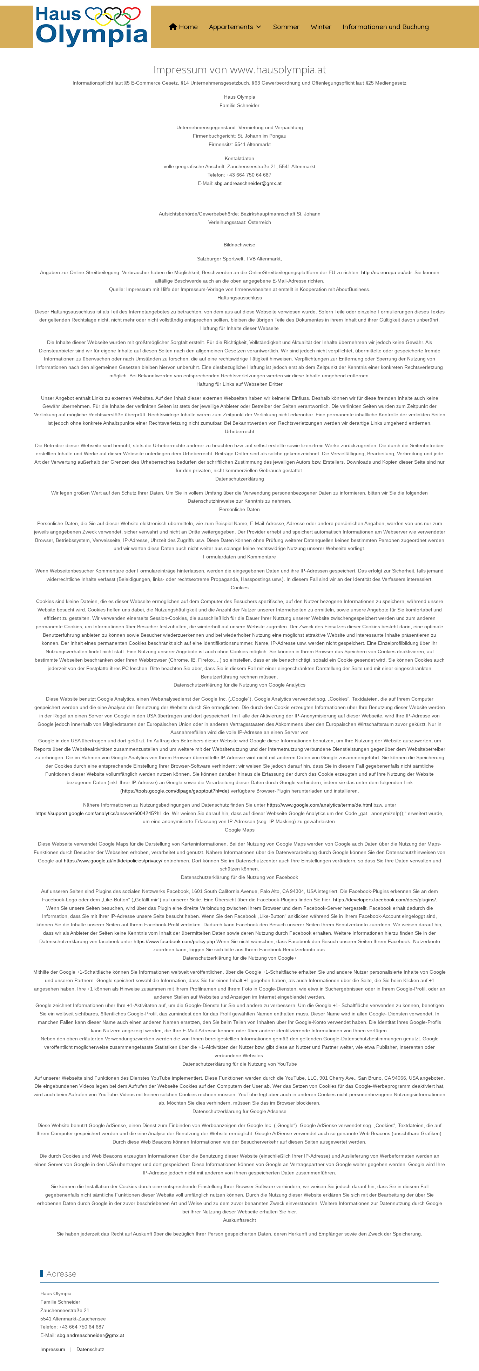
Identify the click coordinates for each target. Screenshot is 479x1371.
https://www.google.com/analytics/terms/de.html (319, 805)
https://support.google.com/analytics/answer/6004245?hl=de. (102, 813)
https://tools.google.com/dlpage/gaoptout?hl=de (175, 791)
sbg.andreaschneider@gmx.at (248, 183)
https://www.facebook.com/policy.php (174, 941)
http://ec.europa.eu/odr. (387, 272)
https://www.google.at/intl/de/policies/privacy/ (113, 860)
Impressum (52, 1349)
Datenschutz (90, 1349)
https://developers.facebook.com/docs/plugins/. (385, 899)
